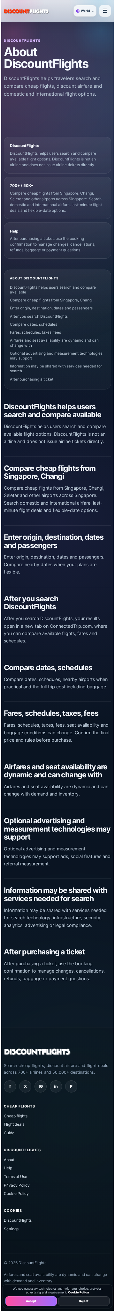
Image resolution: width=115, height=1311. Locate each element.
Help (8, 1168)
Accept (31, 1301)
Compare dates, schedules (33, 324)
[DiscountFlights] (26, 11)
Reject (83, 1301)
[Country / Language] (105, 11)
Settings (11, 1228)
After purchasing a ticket (31, 379)
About (9, 1159)
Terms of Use (15, 1176)
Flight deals (14, 1124)
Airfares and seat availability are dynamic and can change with (54, 342)
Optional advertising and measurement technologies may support (56, 355)
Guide (9, 1132)
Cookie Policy (16, 1193)
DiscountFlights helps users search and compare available (53, 289)
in (56, 1086)
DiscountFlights (18, 1220)
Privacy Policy (17, 1185)
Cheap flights (15, 1116)
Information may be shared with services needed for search (56, 368)
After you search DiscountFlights (39, 316)
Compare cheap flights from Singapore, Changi (51, 300)
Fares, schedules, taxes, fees (35, 332)
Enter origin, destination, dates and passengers (51, 308)
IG (41, 1086)
